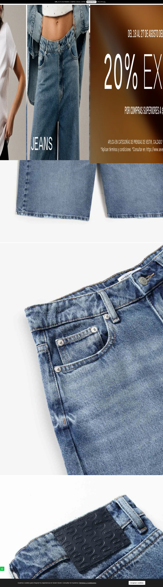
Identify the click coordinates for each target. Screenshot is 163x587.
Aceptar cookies (136, 583)
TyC (104, 2)
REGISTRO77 (91, 2)
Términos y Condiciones (87, 583)
